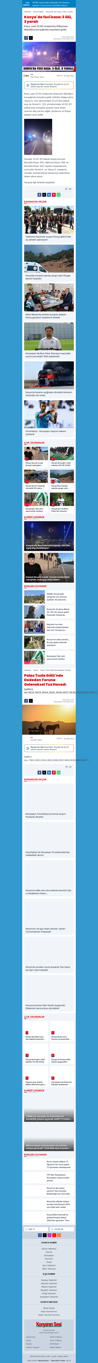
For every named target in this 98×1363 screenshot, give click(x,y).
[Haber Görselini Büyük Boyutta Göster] (49, 57)
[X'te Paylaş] (31, 38)
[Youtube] (54, 1235)
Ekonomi (49, 1259)
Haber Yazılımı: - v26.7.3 (49, 1360)
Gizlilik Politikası (56, 1337)
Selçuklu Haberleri (49, 1283)
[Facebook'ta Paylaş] (26, 38)
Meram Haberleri (49, 1287)
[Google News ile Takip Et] (69, 75)
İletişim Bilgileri (55, 1347)
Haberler (27, 12)
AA (36, 738)
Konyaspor (49, 1255)
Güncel (49, 1252)
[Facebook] (40, 1235)
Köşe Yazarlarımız (49, 1311)
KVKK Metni (54, 1344)
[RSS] (59, 1235)
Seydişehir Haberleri (49, 1297)
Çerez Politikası (56, 1340)
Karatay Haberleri (49, 1280)
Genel (35, 670)
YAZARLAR (58, 1229)
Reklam (29, 1344)
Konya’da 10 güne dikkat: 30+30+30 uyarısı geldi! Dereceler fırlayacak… (67, 4)
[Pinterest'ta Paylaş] (54, 195)
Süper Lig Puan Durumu (49, 1315)
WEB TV (31, 1229)
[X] (45, 1235)
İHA (37, 76)
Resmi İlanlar (49, 1308)
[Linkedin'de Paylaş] (49, 195)
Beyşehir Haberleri (49, 1290)
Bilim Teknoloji (49, 1269)
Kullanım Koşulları (32, 1347)
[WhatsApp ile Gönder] (58, 195)
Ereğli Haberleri (49, 1293)
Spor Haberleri (49, 1265)
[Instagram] (49, 1235)
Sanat (49, 1262)
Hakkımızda (30, 1337)
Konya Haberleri (49, 1248)
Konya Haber (38, 12)
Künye (28, 1340)
